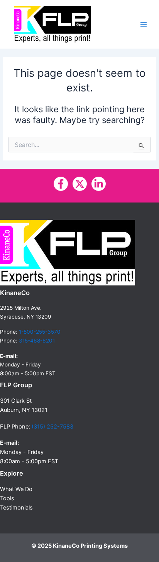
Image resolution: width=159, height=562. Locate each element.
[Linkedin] (98, 184)
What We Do (16, 489)
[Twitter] (80, 184)
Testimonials (16, 507)
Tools (7, 498)
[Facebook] (61, 184)
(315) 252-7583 (52, 426)
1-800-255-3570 (40, 332)
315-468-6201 (37, 341)
